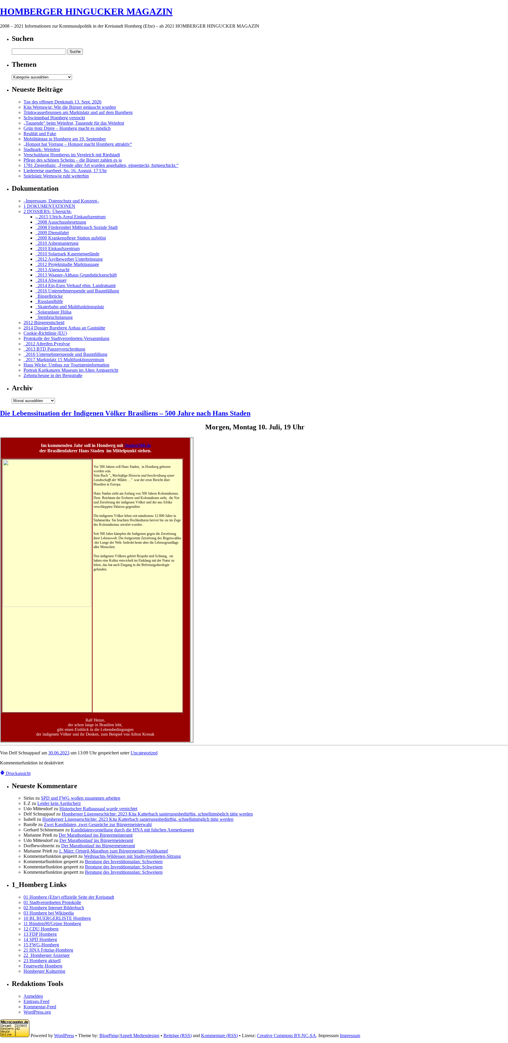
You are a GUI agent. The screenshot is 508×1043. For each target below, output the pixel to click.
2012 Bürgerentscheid (44, 322)
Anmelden (33, 996)
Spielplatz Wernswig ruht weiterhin (56, 175)
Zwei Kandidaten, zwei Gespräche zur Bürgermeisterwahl (98, 824)
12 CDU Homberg (41, 928)
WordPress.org (37, 1011)
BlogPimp (108, 1035)
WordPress (64, 1035)
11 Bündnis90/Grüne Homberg (52, 923)
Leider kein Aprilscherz (59, 803)
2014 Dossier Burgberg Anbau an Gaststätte (64, 327)
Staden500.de (137, 445)
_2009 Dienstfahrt (52, 232)
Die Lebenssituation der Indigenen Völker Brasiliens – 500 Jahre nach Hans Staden (125, 413)
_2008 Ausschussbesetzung (60, 222)
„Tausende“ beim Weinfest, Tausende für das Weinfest (74, 122)
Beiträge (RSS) (177, 1035)
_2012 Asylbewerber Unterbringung (69, 259)
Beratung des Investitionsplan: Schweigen (124, 861)
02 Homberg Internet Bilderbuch (54, 907)
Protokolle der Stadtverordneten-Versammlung (66, 338)
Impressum (350, 1035)
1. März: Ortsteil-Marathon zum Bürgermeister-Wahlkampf (113, 850)
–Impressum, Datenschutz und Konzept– (61, 200)
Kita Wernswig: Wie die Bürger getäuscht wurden (70, 107)
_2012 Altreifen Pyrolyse (47, 343)
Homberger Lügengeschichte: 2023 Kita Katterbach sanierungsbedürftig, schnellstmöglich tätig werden (157, 813)
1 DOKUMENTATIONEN (49, 206)
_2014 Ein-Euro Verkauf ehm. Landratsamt (75, 285)
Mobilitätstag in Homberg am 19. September (65, 138)
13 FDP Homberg (40, 934)
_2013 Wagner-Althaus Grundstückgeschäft (76, 274)
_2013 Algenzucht (52, 269)
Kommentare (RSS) (219, 1035)
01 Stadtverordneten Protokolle (52, 902)
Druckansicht (18, 773)
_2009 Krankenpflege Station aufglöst (70, 237)
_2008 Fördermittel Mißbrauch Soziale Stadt (76, 227)
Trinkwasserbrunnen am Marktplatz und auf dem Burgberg (78, 112)
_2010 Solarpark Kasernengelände (67, 253)
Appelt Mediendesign (139, 1035)
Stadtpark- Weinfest (42, 149)
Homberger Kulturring (44, 971)
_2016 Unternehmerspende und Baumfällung (77, 290)
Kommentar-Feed (40, 1006)
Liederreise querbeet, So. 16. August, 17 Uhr (65, 170)
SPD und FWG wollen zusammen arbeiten (80, 798)
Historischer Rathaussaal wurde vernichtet (98, 808)
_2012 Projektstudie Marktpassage (67, 264)
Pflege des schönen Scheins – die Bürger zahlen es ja (73, 160)
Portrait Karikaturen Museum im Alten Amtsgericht (71, 370)
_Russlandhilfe (49, 301)
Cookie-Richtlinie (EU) (45, 333)
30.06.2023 (58, 752)
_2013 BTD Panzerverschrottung (54, 348)
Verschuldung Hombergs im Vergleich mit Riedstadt (72, 154)
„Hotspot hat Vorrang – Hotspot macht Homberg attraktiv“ (78, 144)
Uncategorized (144, 752)
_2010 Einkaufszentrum (57, 248)
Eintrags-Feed (36, 1001)
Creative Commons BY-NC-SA (286, 1035)
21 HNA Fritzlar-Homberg (48, 949)
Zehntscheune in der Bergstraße (53, 375)
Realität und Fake (40, 133)
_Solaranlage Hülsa (53, 311)
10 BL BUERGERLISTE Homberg (57, 918)
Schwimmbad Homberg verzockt (54, 117)
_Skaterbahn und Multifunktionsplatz (69, 306)
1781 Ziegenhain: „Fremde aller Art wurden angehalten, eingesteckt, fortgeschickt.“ (101, 165)
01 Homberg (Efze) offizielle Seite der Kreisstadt (69, 897)
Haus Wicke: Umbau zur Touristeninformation (66, 364)
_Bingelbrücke (49, 296)
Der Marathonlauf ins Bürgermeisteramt (96, 835)
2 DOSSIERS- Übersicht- (48, 211)
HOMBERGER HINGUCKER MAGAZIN (86, 11)
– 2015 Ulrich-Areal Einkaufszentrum (70, 216)
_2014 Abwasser (50, 280)
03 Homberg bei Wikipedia (49, 912)
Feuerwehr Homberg (43, 965)
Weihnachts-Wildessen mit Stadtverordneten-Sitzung (132, 856)
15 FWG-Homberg (41, 944)
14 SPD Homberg (40, 939)
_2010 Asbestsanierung (56, 243)
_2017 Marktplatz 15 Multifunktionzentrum (64, 359)
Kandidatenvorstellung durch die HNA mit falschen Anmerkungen (132, 829)
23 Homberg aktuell (42, 960)
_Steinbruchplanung (54, 317)
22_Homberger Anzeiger (47, 955)
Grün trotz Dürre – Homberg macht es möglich (67, 128)
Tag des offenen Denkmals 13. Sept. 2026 (62, 101)
